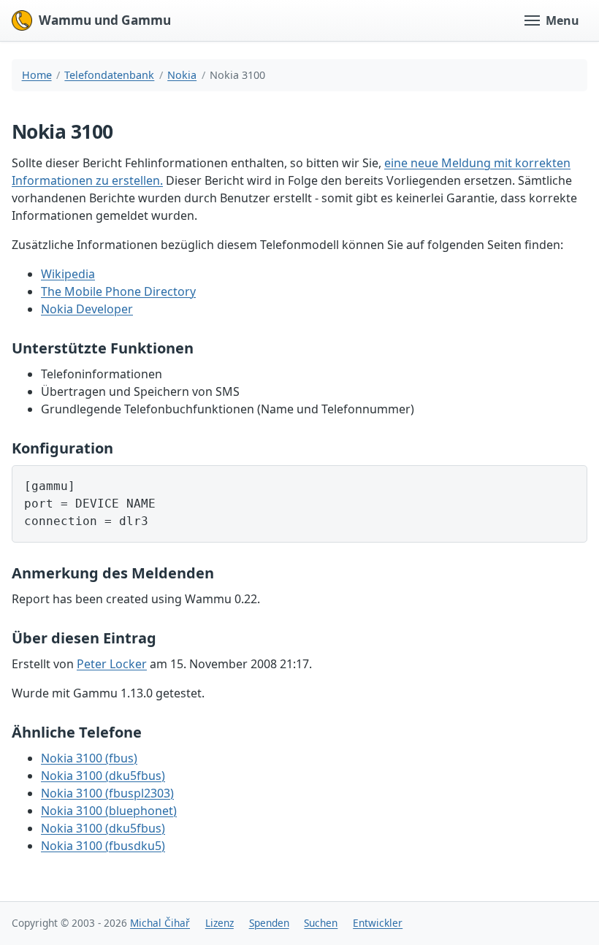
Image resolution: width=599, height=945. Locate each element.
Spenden (269, 923)
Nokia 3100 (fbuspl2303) (107, 793)
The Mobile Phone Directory (118, 291)
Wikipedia (68, 274)
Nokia (182, 75)
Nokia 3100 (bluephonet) (109, 811)
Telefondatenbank (109, 75)
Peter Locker (112, 664)
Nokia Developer (87, 309)
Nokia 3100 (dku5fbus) (103, 776)
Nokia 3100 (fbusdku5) (103, 846)
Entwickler (377, 923)
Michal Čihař (160, 923)
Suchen (320, 923)
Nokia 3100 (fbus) (89, 758)
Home (37, 75)
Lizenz (219, 923)
